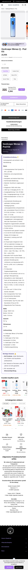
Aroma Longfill (22, 403)
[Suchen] (22, 5)
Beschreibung (4, 137)
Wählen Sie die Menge (7, 60)
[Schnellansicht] (6, 387)
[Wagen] (25, 5)
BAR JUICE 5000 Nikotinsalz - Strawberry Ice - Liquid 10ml (20, 419)
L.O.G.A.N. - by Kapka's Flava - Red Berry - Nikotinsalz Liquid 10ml (7, 419)
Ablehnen (9, 567)
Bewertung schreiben (14, 129)
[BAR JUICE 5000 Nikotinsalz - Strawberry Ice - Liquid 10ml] (20, 411)
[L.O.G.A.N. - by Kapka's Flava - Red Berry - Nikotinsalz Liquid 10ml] (7, 411)
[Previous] (12, 428)
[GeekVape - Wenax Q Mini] (16, 384)
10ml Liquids (5, 403)
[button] (2, 5)
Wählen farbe (5, 68)
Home (2, 8)
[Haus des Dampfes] (13, 5)
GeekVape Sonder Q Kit (6, 391)
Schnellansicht (21, 89)
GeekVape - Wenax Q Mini (16, 391)
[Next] (16, 428)
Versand (10, 57)
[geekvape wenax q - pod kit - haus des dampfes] (13, 25)
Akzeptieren (19, 567)
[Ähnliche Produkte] (11, 408)
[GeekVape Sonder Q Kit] (6, 384)
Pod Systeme (13, 403)
